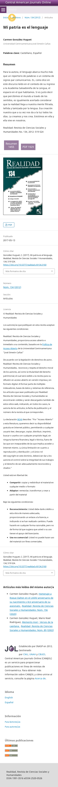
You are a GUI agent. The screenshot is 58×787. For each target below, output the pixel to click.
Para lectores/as (12, 721)
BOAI (19, 419)
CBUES (41, 654)
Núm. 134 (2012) (32, 17)
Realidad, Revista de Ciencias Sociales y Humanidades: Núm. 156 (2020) (31, 610)
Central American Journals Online (28, 2)
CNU (25, 654)
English (9, 697)
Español (9, 702)
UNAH (32, 654)
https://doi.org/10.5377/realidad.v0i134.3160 (24, 264)
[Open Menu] (3, 9)
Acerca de (40, 678)
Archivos (16, 17)
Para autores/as (12, 726)
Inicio (5, 17)
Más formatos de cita (15, 271)
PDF (10, 224)
